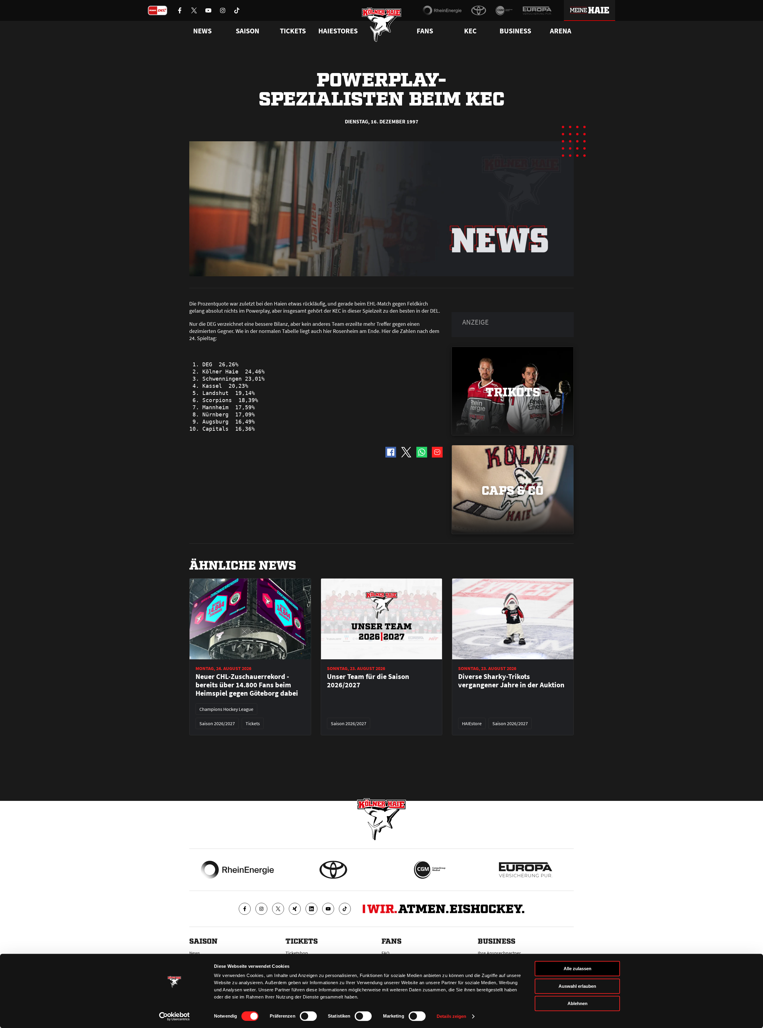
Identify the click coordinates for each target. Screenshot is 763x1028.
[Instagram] (261, 909)
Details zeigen (451, 1016)
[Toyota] (478, 10)
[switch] (308, 1016)
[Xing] (295, 909)
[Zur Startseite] (381, 24)
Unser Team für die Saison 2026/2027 (368, 680)
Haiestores (338, 31)
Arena (560, 31)
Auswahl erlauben (577, 986)
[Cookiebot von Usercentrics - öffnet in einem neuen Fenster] (174, 1016)
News (194, 953)
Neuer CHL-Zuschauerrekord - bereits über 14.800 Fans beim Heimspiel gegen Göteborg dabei (247, 684)
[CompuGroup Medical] (504, 10)
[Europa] (537, 10)
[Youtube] (328, 909)
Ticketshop (297, 953)
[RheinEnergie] (442, 10)
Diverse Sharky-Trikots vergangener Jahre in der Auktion (511, 680)
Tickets (293, 31)
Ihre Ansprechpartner (499, 953)
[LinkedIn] (311, 909)
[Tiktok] (345, 909)
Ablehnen (577, 1003)
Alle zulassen (577, 968)
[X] (278, 909)
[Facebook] (245, 909)
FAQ (386, 953)
